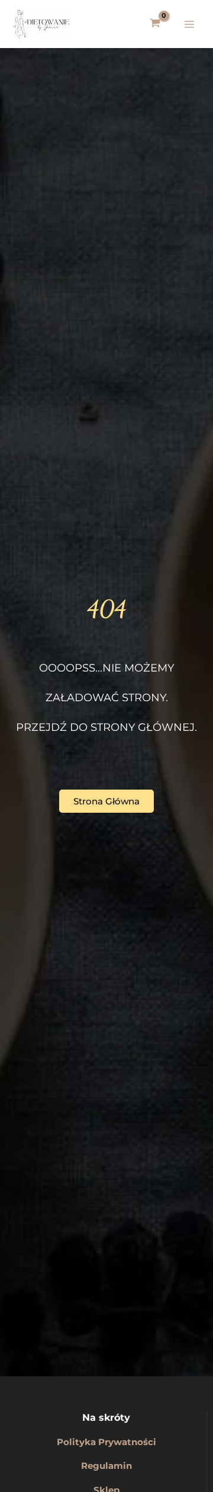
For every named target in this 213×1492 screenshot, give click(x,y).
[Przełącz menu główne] (189, 24)
